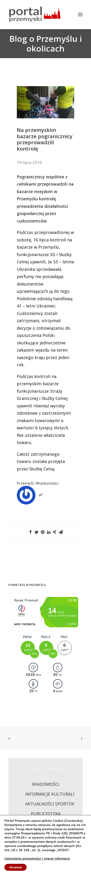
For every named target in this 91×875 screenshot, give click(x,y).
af (40, 494)
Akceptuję (15, 867)
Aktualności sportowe (51, 804)
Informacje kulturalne (52, 794)
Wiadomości (47, 483)
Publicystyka (45, 813)
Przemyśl (25, 483)
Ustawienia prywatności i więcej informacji (37, 859)
